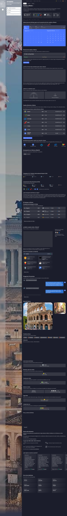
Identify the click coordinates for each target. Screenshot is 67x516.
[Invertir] (33, 6)
